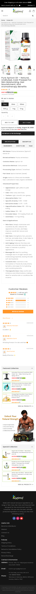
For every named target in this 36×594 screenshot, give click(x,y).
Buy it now (26, 122)
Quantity (4, 112)
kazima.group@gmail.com (17, 569)
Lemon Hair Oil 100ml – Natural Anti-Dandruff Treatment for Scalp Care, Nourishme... (22, 474)
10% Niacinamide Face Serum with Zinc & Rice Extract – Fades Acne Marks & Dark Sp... (21, 385)
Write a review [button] (18, 311)
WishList (4, 529)
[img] (7, 323)
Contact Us (5, 533)
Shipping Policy (6, 543)
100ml (22, 104)
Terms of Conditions (8, 546)
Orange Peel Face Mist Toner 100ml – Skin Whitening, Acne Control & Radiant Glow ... (22, 395)
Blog (2, 536)
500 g (5, 109)
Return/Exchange (7, 556)
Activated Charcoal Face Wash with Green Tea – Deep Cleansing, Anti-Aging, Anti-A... (22, 374)
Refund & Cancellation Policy (11, 549)
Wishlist (30, 5)
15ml (5, 104)
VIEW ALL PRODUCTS (24, 406)
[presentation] (1, 70)
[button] (5, 89)
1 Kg (13, 109)
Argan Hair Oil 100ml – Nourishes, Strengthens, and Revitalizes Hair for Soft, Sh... (22, 452)
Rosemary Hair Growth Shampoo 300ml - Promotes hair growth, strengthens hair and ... (21, 463)
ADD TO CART (9, 122)
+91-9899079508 (14, 575)
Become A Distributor (8, 526)
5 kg (21, 109)
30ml (13, 104)
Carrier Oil (10, 20)
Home (3, 20)
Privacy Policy (6, 552)
